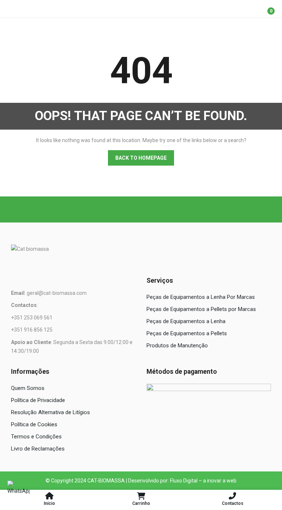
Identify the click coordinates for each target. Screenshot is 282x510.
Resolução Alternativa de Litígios (50, 412)
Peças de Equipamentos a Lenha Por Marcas (201, 297)
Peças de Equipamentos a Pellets (187, 333)
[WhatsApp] (18, 492)
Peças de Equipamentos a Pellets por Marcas (201, 309)
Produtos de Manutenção (177, 345)
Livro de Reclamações (38, 448)
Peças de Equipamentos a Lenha (186, 321)
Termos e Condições (36, 436)
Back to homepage (141, 158)
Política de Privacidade (38, 400)
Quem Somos (27, 388)
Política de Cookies (34, 424)
